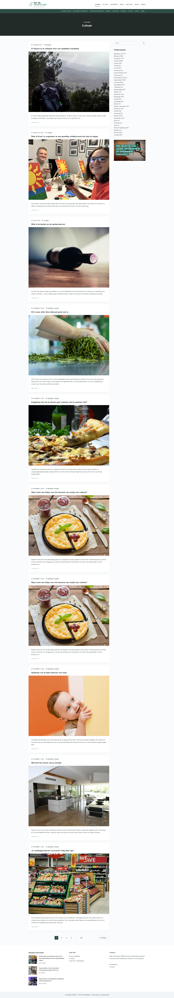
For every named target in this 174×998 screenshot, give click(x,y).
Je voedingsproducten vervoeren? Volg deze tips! (52, 850)
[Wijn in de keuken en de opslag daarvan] (69, 257)
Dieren (116, 66)
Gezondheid (114, 4)
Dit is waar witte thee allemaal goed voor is (50, 312)
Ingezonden (115, 11)
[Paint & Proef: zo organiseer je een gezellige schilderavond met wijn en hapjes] (69, 169)
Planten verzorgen (120, 106)
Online (116, 99)
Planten (116, 104)
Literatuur (117, 87)
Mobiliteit (117, 94)
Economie (117, 70)
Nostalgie (129, 4)
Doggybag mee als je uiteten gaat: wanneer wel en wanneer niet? (59, 402)
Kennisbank (123, 11)
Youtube (116, 135)
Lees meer (34, 123)
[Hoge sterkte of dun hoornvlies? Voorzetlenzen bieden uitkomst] (33, 970)
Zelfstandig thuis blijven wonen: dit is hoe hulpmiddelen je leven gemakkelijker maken (51, 958)
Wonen (143, 4)
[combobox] (128, 43)
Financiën (117, 75)
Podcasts (130, 11)
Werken (143, 11)
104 (81, 938)
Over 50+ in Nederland (76, 961)
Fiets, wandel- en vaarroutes (80, 11)
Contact (112, 967)
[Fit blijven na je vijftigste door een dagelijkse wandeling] (69, 82)
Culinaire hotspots (66, 11)
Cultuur (105, 4)
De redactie (113, 964)
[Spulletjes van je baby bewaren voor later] (69, 706)
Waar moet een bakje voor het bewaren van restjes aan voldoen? (59, 492)
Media (122, 4)
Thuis (115, 125)
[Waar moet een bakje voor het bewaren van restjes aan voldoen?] (69, 525)
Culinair (97, 4)
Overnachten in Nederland (97, 11)
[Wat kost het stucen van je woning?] (69, 796)
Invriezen (117, 82)
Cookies (72, 958)
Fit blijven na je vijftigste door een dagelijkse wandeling (55, 49)
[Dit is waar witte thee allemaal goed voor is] (69, 345)
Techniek (117, 123)
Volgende (103, 937)
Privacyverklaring (74, 956)
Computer (117, 58)
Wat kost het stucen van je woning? (46, 763)
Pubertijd (117, 113)
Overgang (117, 101)
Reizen (137, 4)
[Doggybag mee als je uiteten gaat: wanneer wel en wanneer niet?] (69, 435)
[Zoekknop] (143, 43)
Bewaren (48, 45)
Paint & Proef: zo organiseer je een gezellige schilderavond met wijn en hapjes (64, 136)
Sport (116, 120)
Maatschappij (118, 89)
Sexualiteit (117, 118)
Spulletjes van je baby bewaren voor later (49, 673)
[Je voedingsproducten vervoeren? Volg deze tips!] (69, 884)
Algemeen (108, 11)
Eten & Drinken (119, 73)
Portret (137, 11)
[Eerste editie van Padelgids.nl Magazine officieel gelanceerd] (33, 981)
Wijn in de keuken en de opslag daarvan (48, 224)
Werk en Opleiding (120, 128)
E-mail (116, 68)
